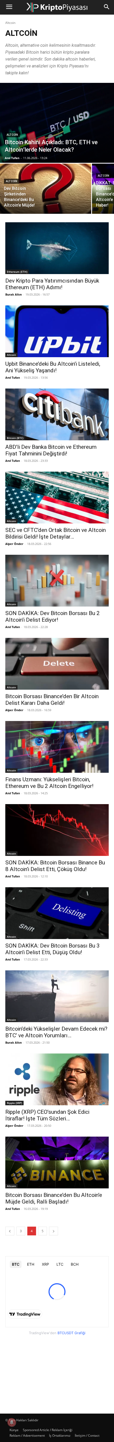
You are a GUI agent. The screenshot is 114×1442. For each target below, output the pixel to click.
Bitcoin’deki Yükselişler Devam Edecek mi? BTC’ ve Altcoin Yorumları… (56, 1032)
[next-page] (53, 1231)
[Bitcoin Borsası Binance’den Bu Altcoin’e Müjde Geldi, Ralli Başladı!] (57, 1162)
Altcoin (12, 134)
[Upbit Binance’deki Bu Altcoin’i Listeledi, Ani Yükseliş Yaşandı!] (57, 331)
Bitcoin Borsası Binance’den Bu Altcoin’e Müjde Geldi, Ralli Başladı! (53, 1198)
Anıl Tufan (12, 377)
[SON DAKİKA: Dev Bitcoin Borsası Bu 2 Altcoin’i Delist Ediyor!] (57, 581)
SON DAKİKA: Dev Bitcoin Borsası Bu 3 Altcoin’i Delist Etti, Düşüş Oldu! (52, 948)
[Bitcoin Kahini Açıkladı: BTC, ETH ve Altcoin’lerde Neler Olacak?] (57, 123)
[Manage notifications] (11, 1422)
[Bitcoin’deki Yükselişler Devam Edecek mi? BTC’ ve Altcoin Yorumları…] (57, 996)
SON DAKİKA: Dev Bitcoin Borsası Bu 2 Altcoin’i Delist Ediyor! (52, 616)
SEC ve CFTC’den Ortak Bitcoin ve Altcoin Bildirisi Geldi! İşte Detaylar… (55, 533)
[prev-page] (9, 1231)
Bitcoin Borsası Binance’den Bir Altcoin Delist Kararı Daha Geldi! (52, 699)
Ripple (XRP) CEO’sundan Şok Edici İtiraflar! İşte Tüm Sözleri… (47, 1115)
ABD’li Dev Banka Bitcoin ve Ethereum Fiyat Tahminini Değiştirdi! (51, 450)
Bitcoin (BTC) (15, 438)
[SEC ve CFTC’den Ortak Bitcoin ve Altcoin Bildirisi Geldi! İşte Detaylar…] (57, 497)
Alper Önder (14, 544)
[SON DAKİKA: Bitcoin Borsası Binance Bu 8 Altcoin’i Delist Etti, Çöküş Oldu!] (57, 830)
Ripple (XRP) (14, 1103)
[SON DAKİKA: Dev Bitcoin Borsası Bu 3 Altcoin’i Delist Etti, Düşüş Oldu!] (57, 913)
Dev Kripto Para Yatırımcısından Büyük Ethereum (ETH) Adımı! (52, 284)
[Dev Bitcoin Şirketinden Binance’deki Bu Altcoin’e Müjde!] (45, 189)
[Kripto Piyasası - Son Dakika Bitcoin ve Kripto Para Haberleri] (57, 7)
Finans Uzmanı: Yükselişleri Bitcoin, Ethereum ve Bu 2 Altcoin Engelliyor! (49, 782)
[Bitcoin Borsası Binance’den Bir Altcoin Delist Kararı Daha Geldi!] (57, 664)
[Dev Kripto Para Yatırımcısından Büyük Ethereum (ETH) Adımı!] (57, 248)
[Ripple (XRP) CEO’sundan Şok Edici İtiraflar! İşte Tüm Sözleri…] (57, 1079)
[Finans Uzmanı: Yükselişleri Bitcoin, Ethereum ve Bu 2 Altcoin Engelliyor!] (57, 747)
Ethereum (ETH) (17, 272)
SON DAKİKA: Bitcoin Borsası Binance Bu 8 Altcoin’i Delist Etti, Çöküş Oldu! (55, 865)
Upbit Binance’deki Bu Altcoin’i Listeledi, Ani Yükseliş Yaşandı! (52, 367)
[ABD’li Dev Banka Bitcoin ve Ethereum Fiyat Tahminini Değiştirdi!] (57, 414)
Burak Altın (13, 294)
